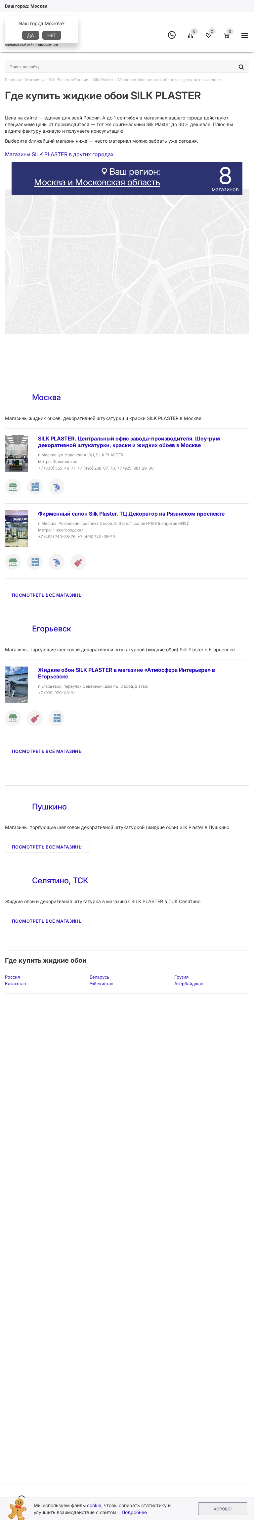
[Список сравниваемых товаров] (191, 38)
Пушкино (49, 806)
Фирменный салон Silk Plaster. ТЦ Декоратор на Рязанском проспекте (131, 513)
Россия (12, 977)
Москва (46, 397)
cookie (94, 1505)
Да (30, 35)
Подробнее (134, 1512)
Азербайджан (188, 983)
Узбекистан (101, 983)
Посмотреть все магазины (47, 595)
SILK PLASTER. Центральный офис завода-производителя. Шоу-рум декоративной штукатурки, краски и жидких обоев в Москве (129, 441)
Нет (51, 35)
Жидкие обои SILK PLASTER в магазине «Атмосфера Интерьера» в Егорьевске (126, 673)
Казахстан (15, 983)
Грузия (181, 977)
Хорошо (223, 1508)
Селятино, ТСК (60, 880)
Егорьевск (51, 628)
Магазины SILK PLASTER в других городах (59, 154)
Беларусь (99, 977)
